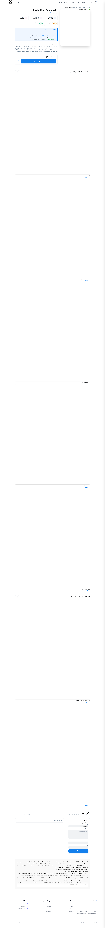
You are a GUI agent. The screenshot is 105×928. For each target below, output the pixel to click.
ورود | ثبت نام (71, 911)
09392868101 (23, 906)
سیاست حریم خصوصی (11, 922)
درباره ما (65, 2)
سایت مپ (72, 903)
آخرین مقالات (71, 906)
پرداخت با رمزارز (48, 903)
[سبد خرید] (15, 2)
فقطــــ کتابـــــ (89, 2)
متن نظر (86, 828)
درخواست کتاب (72, 2)
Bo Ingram (53, 13)
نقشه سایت (18, 922)
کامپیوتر (83, 2)
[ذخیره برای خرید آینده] (18, 61)
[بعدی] (16, 71)
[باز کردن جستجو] (19, 2)
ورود (12, 5)
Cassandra (58, 877)
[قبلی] (19, 71)
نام (87, 840)
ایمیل (87, 845)
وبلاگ (78, 2)
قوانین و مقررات (48, 913)
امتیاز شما (86, 824)
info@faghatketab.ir (22, 908)
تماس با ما (60, 2)
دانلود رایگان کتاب (71, 908)
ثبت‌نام (9, 5)
